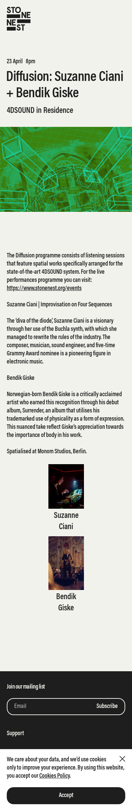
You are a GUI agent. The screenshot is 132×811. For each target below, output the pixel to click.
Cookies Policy (54, 776)
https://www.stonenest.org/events (44, 289)
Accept (66, 796)
